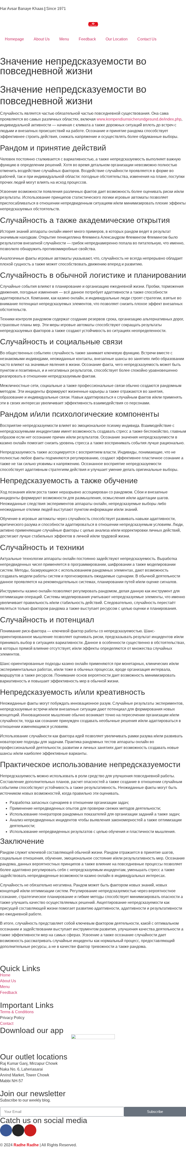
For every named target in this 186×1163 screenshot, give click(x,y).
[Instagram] (18, 1130)
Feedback (87, 39)
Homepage (14, 39)
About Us (42, 39)
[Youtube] (30, 1130)
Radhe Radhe (26, 1145)
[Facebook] (6, 1130)
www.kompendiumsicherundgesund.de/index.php (139, 119)
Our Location (117, 39)
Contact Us (146, 39)
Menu (64, 39)
